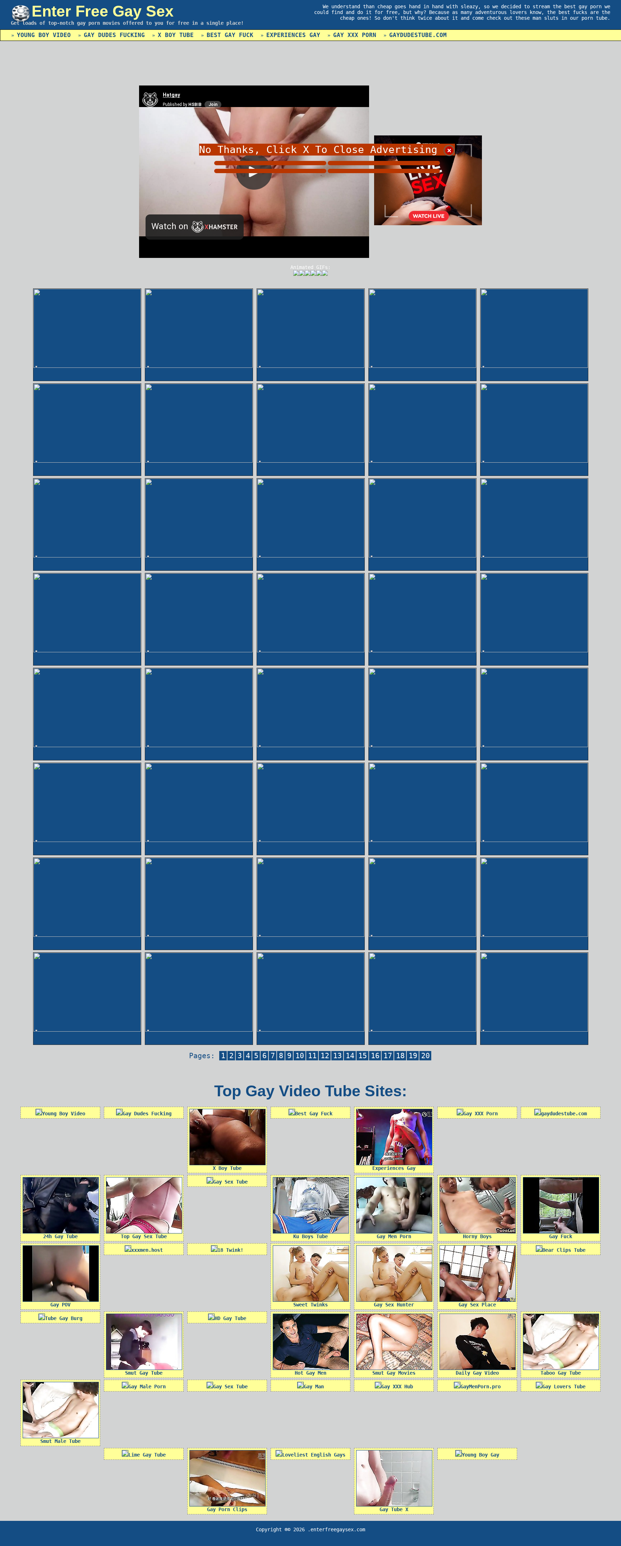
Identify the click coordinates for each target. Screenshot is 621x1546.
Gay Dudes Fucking (114, 35)
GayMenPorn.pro (480, 1386)
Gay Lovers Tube (563, 1386)
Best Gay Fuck (230, 35)
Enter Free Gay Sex (103, 11)
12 (325, 1055)
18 (400, 1055)
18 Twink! (230, 1250)
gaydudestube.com (418, 35)
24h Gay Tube (60, 1236)
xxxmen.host (147, 1250)
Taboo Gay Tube (560, 1373)
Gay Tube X (394, 1509)
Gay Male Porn (147, 1386)
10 (299, 1055)
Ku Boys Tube (310, 1236)
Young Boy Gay (480, 1455)
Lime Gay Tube (147, 1455)
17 (387, 1055)
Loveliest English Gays (313, 1455)
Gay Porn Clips (227, 1509)
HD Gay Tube (230, 1318)
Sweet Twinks (310, 1304)
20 (425, 1055)
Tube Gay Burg (63, 1318)
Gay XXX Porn (354, 35)
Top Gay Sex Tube (144, 1236)
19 (413, 1055)
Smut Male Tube (60, 1441)
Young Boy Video (44, 35)
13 (337, 1055)
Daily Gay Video (477, 1373)
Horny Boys (477, 1236)
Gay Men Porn (394, 1236)
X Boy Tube (176, 35)
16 (375, 1055)
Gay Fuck (560, 1236)
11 (312, 1055)
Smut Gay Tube (143, 1373)
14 (350, 1055)
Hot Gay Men (310, 1373)
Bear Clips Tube (563, 1250)
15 (362, 1055)
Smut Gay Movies (393, 1373)
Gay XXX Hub (397, 1386)
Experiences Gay (293, 35)
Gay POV (60, 1304)
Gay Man (314, 1386)
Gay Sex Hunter (394, 1304)
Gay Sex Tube (230, 1182)
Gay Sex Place (477, 1304)
